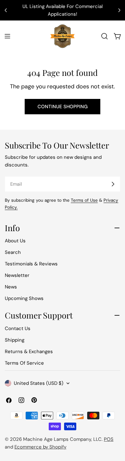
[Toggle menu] (7, 36)
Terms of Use (84, 200)
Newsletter (17, 275)
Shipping (14, 340)
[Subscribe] (113, 184)
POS (108, 439)
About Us (15, 241)
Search (13, 252)
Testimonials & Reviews (31, 264)
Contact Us (17, 328)
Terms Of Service (24, 363)
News (11, 287)
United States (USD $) (38, 383)
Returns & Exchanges (29, 351)
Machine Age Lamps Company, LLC (62, 439)
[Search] (104, 36)
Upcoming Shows (24, 298)
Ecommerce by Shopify (40, 447)
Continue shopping (63, 106)
